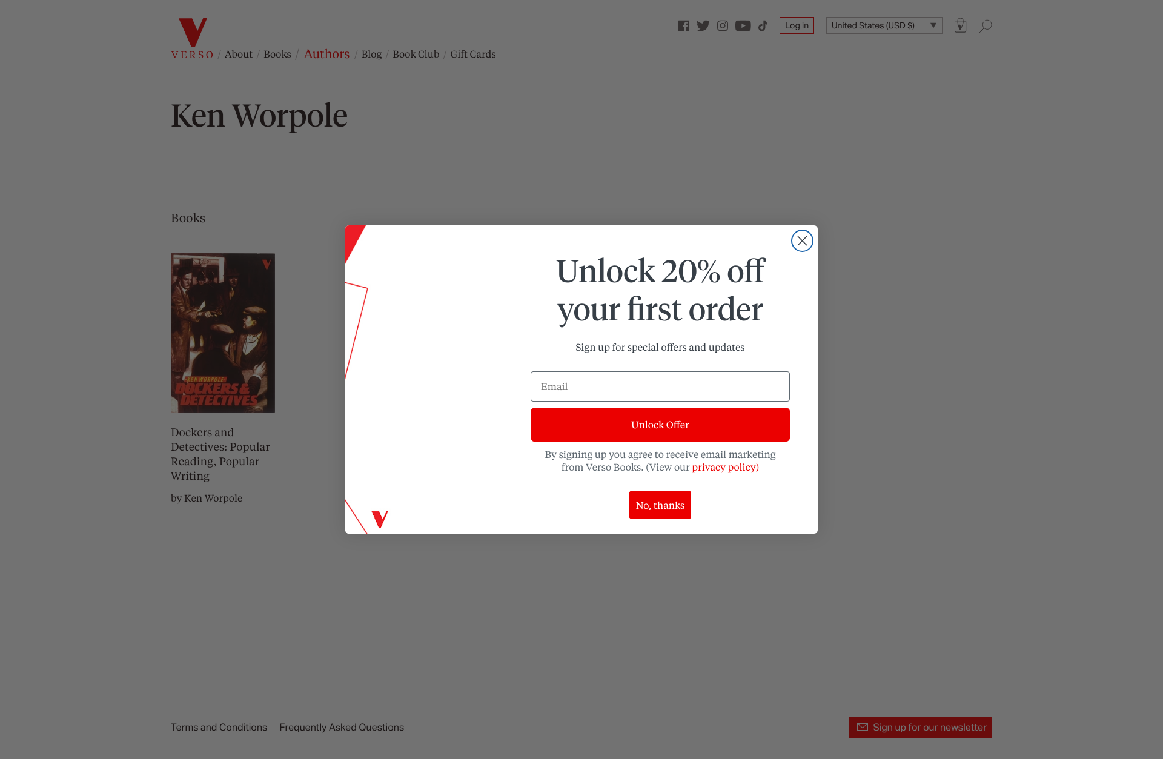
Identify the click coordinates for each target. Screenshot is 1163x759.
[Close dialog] (802, 240)
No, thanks (660, 505)
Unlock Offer (660, 424)
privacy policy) (725, 466)
